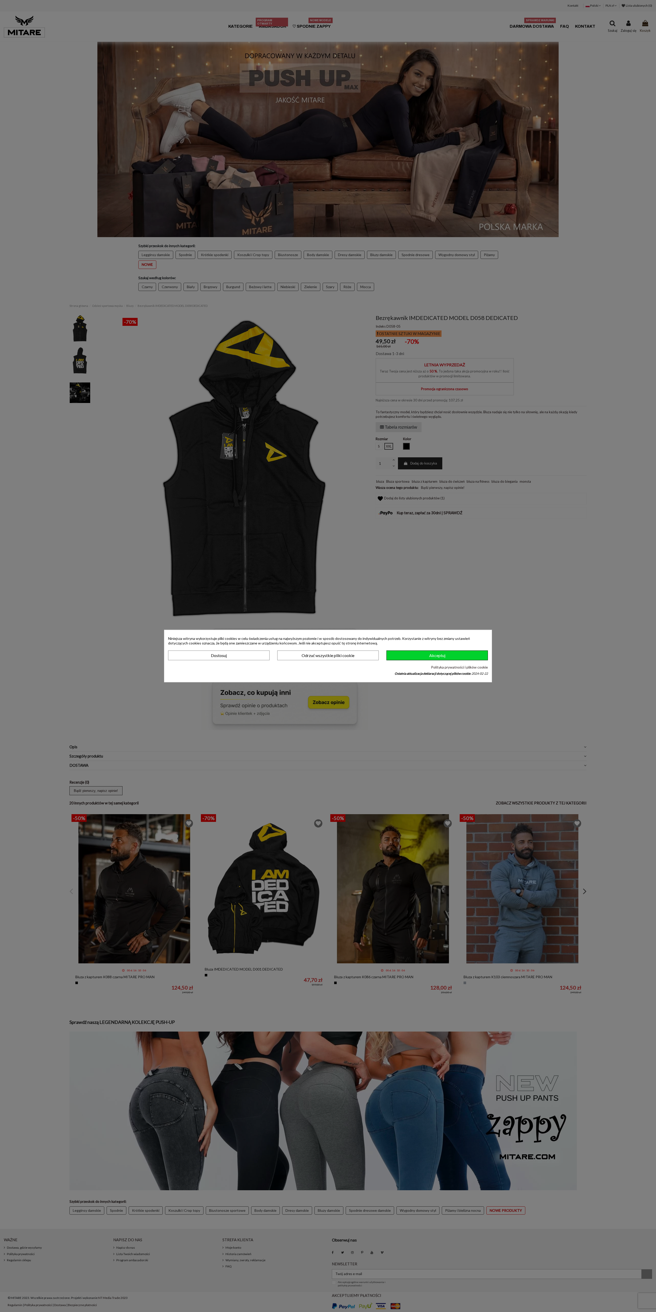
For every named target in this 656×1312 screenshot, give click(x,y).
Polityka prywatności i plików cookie (459, 667)
